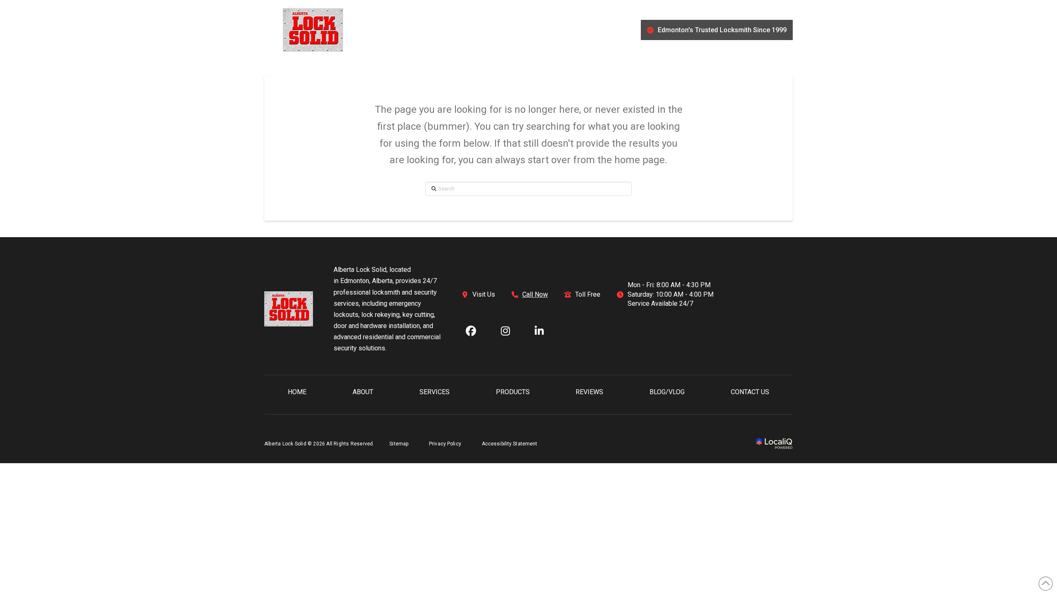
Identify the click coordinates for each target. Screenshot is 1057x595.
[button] (268, 30)
